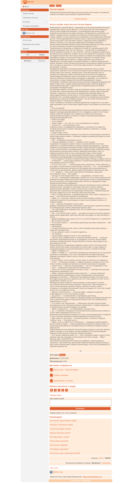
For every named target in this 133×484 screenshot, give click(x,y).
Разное (58, 6)
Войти (26, 6)
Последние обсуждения (31, 26)
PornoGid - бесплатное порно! (61, 425)
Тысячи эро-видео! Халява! (60, 429)
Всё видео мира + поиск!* (59, 437)
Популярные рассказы (30, 17)
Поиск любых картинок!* (59, 441)
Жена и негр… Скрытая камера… (66, 370)
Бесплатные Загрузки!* (59, 445)
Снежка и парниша (60, 375)
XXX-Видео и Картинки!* (59, 449)
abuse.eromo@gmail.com (92, 477)
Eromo (52, 6)
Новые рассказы (28, 13)
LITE (100, 458)
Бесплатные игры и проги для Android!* (65, 453)
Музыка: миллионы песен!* (60, 433)
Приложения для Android (31, 44)
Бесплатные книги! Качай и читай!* (63, 421)
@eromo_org (57, 472)
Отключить (106, 463)
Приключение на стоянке (63, 381)
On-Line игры (27, 40)
